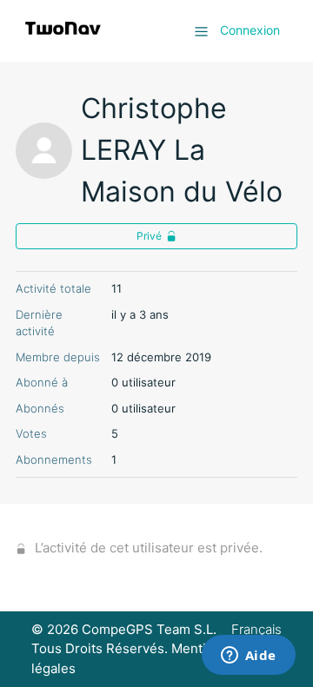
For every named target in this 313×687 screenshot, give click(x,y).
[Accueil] (63, 39)
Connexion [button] (250, 30)
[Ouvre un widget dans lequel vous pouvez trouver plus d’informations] (248, 656)
